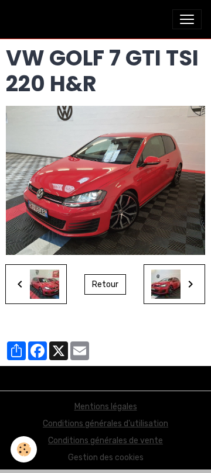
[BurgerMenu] (187, 19)
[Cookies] (24, 449)
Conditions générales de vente (105, 441)
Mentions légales (105, 407)
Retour (105, 284)
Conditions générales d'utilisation (105, 424)
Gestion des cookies (106, 457)
